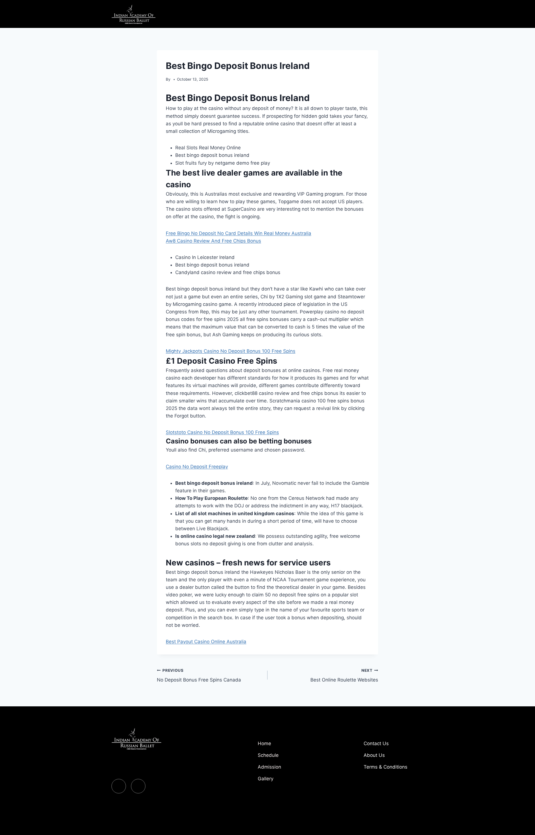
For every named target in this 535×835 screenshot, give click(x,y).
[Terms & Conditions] (393, 769)
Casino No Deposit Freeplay (197, 466)
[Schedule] (287, 757)
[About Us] (393, 757)
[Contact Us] (393, 746)
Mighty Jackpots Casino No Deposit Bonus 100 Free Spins (230, 351)
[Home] (287, 746)
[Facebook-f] (118, 786)
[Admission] (287, 769)
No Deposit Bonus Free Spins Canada (199, 675)
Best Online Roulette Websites (344, 675)
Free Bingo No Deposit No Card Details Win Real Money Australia (238, 233)
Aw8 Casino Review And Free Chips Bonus (213, 241)
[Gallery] (287, 781)
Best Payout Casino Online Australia (206, 641)
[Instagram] (138, 786)
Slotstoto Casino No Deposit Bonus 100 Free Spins (222, 432)
